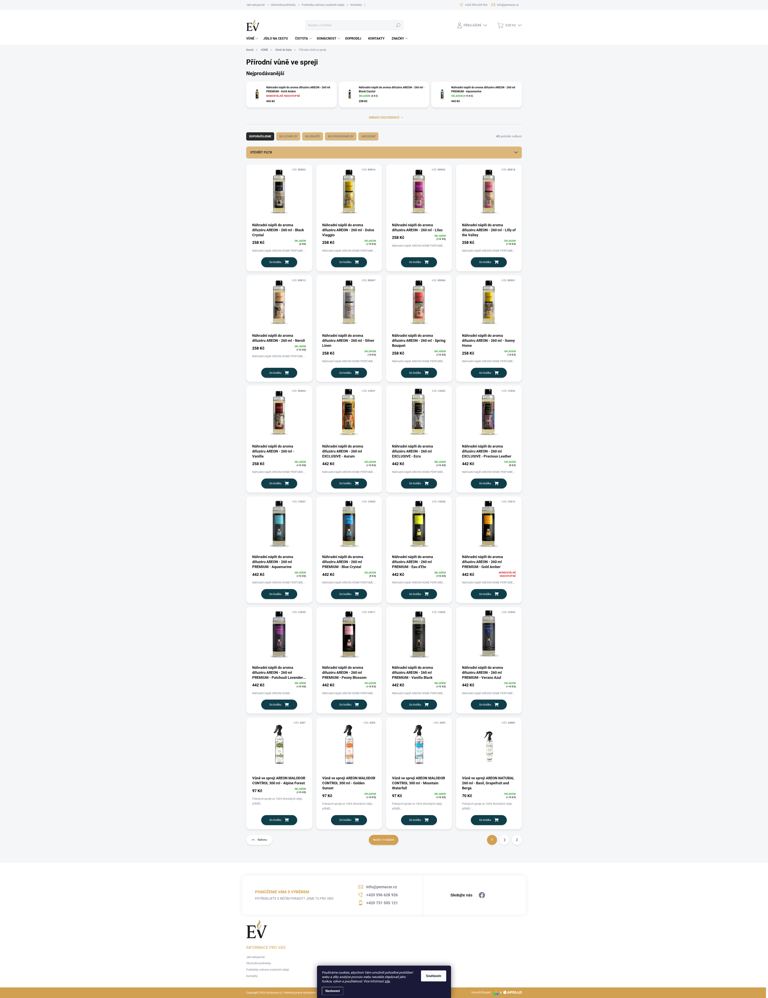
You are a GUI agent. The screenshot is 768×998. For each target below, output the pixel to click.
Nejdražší (312, 136)
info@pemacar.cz (381, 886)
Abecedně (368, 136)
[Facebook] (482, 895)
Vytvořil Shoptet (481, 992)
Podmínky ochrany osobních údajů (323, 4)
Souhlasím (433, 976)
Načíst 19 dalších (383, 839)
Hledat (398, 25)
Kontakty (356, 4)
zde (387, 981)
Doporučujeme (260, 136)
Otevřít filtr (261, 152)
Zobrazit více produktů (384, 117)
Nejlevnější (288, 136)
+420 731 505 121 (382, 902)
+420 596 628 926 (382, 894)
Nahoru (262, 839)
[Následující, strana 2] (504, 840)
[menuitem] (252, 39)
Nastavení (332, 991)
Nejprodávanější (340, 136)
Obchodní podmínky (283, 4)
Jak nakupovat (255, 4)
